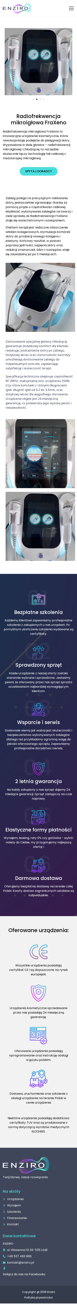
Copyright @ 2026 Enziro (38, 1292)
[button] (33, 99)
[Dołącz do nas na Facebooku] (4, 1268)
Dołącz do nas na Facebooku (24, 1274)
